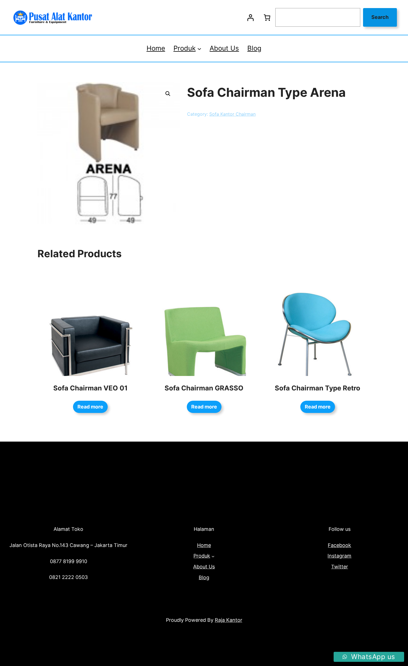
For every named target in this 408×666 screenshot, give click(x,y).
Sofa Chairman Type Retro (317, 388)
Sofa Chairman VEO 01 (90, 388)
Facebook (339, 545)
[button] (168, 94)
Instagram (339, 556)
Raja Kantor (228, 620)
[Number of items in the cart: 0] (267, 17)
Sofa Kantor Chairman (232, 114)
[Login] (250, 17)
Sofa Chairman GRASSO (204, 388)
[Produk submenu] (199, 48)
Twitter (339, 567)
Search (380, 17)
